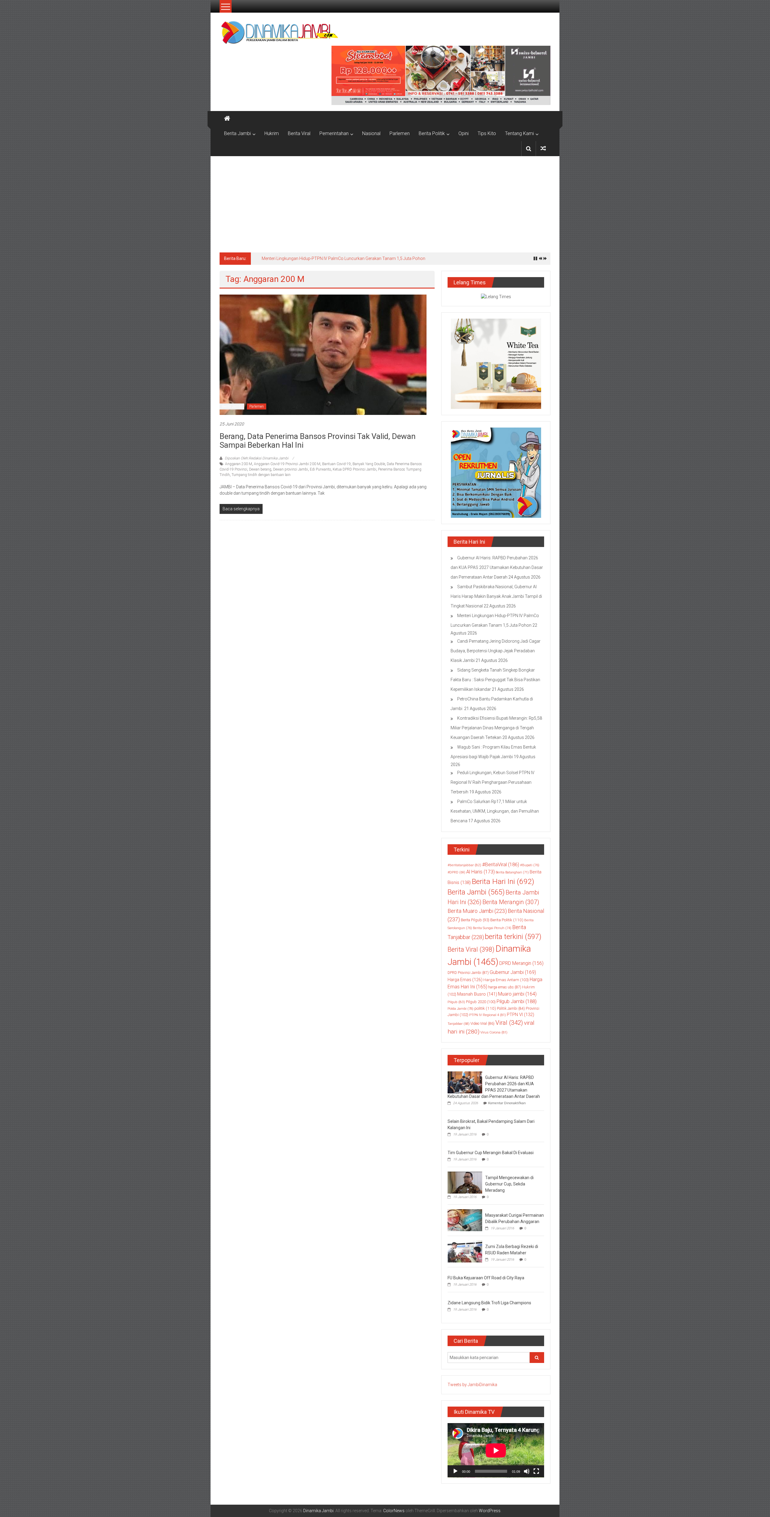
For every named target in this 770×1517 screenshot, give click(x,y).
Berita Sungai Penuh (492, 928)
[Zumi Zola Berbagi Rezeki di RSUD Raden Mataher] (465, 1251)
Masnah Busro (477, 994)
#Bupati (529, 865)
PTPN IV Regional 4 (487, 1015)
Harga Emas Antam (506, 980)
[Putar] (455, 1471)
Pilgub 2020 (481, 1001)
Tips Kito (487, 133)
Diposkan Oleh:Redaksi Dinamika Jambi (256, 458)
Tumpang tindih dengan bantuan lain (261, 475)
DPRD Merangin (521, 963)
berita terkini (513, 936)
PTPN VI (520, 1014)
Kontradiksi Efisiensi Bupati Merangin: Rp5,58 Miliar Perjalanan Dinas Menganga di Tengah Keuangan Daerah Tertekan (496, 728)
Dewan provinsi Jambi (290, 469)
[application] (496, 1450)
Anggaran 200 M (238, 464)
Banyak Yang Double (369, 464)
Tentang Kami (519, 133)
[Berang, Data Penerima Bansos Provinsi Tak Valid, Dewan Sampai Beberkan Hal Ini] (323, 354)
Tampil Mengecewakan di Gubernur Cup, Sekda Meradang (509, 1184)
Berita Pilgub (475, 920)
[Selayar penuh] (536, 1471)
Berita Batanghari (512, 872)
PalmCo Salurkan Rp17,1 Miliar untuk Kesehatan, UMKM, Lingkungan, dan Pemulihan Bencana (495, 811)
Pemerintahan (334, 133)
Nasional (371, 133)
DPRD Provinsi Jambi (468, 973)
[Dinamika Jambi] (227, 118)
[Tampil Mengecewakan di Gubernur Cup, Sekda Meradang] (465, 1182)
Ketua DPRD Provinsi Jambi (354, 469)
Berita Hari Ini (503, 881)
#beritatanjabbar (464, 865)
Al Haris (480, 872)
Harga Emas (465, 979)
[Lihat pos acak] (543, 148)
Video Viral (482, 1023)
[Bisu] (527, 1471)
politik (485, 1008)
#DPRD (456, 872)
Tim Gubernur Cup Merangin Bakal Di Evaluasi (491, 1152)
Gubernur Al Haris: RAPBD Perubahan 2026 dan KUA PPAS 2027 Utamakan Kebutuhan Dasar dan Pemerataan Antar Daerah (497, 567)
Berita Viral (299, 133)
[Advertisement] (385, 201)
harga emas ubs (504, 987)
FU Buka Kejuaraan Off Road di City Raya (486, 1277)
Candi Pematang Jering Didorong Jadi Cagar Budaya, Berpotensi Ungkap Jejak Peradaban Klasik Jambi (496, 651)
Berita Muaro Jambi (477, 911)
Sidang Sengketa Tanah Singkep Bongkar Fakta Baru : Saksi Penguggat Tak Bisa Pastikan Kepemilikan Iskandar (495, 680)
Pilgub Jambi (517, 1001)
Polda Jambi (460, 1008)
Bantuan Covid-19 (336, 464)
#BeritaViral (500, 864)
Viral (509, 1022)
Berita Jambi (237, 133)
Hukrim (271, 133)
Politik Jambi (511, 1008)
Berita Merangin (510, 902)
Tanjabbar (459, 1024)
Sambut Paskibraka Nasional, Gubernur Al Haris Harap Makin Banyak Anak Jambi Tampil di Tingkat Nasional (496, 596)
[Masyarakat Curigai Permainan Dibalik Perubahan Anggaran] (465, 1219)
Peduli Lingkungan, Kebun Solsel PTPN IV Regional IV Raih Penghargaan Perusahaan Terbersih (492, 782)
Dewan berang (260, 469)
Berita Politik (432, 133)
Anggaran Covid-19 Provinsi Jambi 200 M (287, 464)
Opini (463, 133)
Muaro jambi (517, 994)
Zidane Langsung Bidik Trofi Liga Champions (489, 1302)
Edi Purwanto (320, 469)
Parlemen (400, 133)
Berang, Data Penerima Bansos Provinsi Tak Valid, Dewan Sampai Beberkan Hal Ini (318, 441)
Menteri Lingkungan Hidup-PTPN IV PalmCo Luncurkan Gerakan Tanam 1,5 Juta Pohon (343, 258)
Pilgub (456, 1002)
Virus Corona (493, 1032)
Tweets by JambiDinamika (472, 1384)
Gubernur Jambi (513, 972)
